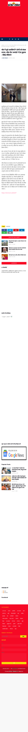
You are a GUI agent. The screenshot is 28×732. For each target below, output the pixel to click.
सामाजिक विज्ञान (5, 628)
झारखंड (3, 616)
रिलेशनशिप (4, 626)
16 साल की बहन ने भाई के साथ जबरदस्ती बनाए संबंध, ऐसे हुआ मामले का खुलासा (19, 469)
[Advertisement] (14, 22)
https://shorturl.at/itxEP (9, 193)
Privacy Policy (8, 671)
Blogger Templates (14, 671)
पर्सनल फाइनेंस (4, 618)
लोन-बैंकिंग (14, 626)
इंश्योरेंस (13, 610)
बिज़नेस (21, 618)
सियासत (11, 628)
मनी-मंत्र (13, 621)
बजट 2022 (12, 618)
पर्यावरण (16, 616)
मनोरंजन (18, 621)
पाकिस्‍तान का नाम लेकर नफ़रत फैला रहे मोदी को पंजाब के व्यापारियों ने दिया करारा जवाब (17, 248)
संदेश (5, 591)
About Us (21, 671)
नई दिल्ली (11, 616)
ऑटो (24, 610)
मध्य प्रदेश (8, 621)
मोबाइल (3, 623)
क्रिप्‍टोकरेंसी (13, 613)
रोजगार (9, 626)
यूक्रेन (14, 623)
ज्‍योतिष (22, 613)
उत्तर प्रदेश (19, 610)
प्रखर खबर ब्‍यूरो (5, 58)
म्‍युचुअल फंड (9, 623)
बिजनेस (17, 618)
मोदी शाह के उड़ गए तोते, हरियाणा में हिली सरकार (17, 255)
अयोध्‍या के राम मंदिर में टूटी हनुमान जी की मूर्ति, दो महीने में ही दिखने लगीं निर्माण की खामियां (19, 477)
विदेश (19, 626)
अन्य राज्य (7, 45)
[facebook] (9, 39)
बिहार (3, 621)
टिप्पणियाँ (6, 592)
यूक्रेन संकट (20, 623)
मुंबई (22, 621)
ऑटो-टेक (4, 613)
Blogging (14, 668)
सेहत (15, 628)
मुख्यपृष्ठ (3, 45)
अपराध (9, 610)
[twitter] (12, 39)
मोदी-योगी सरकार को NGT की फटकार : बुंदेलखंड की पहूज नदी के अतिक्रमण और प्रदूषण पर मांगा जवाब (19, 486)
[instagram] (16, 39)
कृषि (8, 613)
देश (7, 616)
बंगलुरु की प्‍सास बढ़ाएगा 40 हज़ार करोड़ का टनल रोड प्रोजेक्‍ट (17, 241)
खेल (18, 613)
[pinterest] (18, 39)
